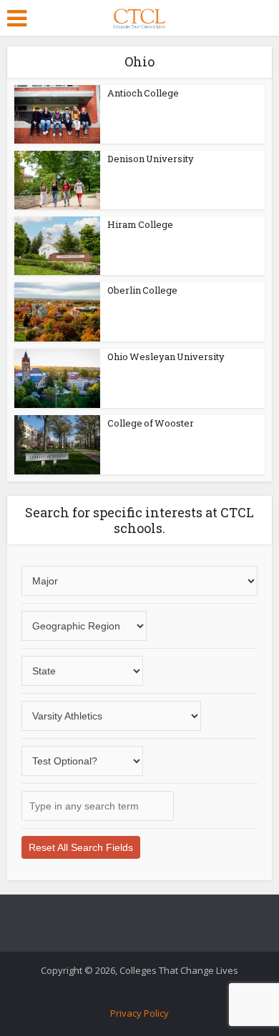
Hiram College (140, 224)
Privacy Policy (139, 1013)
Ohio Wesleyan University (166, 356)
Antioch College (143, 92)
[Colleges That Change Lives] (139, 16)
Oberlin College (142, 290)
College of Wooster (150, 423)
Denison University (150, 158)
